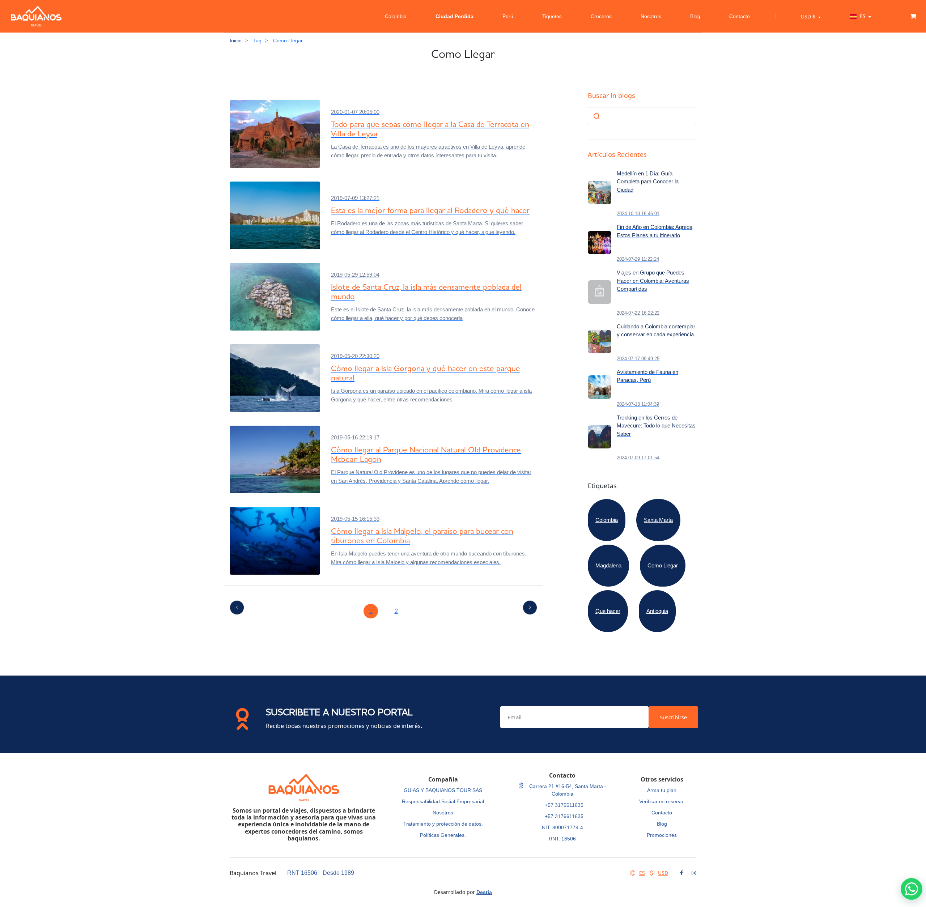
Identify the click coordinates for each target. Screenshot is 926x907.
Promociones (662, 835)
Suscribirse (673, 717)
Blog (695, 16)
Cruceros (601, 16)
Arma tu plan (661, 790)
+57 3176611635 (564, 805)
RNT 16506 (302, 873)
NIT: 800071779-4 (562, 827)
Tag (257, 40)
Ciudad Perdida (454, 16)
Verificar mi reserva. (662, 801)
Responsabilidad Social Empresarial (443, 801)
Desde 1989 (338, 873)
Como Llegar (288, 40)
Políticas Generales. (443, 835)
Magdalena (608, 565)
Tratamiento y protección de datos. (443, 824)
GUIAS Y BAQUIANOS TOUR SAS (443, 790)
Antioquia (657, 611)
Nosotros (651, 16)
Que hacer (607, 611)
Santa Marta (658, 520)
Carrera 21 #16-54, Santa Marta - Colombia (567, 790)
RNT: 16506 (562, 839)
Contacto (739, 16)
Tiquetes (552, 16)
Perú (507, 16)
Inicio (236, 40)
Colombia (396, 16)
